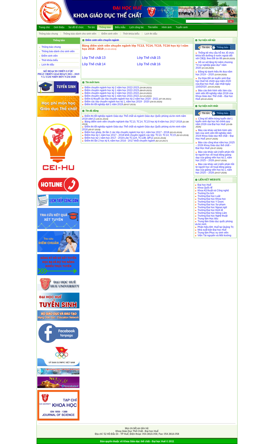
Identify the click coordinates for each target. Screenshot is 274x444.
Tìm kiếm (153, 27)
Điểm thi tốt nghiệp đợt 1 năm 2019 (104, 104)
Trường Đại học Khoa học (212, 199)
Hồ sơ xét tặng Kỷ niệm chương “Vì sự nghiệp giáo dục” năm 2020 (214, 65)
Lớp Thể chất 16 (148, 64)
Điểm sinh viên (109, 33)
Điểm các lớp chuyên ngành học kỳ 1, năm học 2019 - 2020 (117, 101)
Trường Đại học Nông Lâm (212, 213)
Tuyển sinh (182, 27)
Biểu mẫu (120, 27)
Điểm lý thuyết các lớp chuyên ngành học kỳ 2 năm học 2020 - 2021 (121, 98)
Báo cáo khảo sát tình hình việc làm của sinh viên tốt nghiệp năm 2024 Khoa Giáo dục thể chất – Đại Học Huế (215, 134)
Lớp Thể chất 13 (94, 57)
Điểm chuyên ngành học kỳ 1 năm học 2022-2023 (112, 90)
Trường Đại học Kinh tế (210, 210)
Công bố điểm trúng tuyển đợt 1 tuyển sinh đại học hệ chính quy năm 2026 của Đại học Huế (214, 121)
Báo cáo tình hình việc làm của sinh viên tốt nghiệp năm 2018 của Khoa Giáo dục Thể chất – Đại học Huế (214, 94)
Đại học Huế (204, 184)
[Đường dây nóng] (58, 192)
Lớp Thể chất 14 (94, 64)
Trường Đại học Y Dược (211, 201)
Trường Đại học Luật (209, 196)
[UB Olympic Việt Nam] (58, 366)
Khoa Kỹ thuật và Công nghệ (213, 190)
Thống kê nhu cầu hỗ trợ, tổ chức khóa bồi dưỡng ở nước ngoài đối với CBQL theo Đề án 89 (215, 55)
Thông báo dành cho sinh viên (79, 33)
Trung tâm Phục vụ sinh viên (213, 232)
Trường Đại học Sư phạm (211, 204)
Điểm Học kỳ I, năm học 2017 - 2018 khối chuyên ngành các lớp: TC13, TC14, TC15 (130, 135)
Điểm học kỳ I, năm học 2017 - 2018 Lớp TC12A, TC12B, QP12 (119, 137)
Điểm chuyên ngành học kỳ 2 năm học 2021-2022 (112, 93)
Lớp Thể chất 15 (148, 57)
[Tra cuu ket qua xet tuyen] (58, 229)
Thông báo (105, 27)
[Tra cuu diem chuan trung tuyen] (58, 252)
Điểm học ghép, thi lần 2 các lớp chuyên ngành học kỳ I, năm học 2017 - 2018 (127, 132)
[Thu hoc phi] (58, 117)
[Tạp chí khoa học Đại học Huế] (58, 420)
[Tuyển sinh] (58, 94)
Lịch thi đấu (151, 33)
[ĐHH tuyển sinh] (58, 308)
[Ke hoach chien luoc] (58, 79)
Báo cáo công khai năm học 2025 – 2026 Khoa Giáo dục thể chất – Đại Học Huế (215, 145)
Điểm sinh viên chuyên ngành (102, 40)
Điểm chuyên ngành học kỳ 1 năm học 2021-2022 (112, 96)
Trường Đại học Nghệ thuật (212, 215)
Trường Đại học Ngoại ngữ (212, 207)
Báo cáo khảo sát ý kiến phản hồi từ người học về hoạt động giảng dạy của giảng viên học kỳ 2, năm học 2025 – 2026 (215, 156)
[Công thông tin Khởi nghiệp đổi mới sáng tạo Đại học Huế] (58, 175)
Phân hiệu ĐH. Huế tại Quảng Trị (215, 227)
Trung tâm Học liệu (208, 218)
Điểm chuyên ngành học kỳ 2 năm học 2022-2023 (112, 87)
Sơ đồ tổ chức (76, 27)
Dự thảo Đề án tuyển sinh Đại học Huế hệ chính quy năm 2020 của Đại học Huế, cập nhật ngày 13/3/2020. (213, 82)
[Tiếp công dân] (58, 206)
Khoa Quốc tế (205, 187)
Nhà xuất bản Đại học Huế (212, 229)
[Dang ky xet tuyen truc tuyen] (58, 275)
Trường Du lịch (206, 193)
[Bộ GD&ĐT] (58, 321)
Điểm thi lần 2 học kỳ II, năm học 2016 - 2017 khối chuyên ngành (120, 140)
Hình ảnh (167, 27)
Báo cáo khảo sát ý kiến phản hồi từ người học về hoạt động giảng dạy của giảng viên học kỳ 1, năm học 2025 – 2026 (215, 168)
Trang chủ (44, 27)
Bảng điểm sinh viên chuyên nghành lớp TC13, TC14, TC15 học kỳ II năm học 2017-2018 (133, 121)
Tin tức (91, 27)
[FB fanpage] (58, 344)
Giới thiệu (59, 27)
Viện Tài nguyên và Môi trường (214, 235)
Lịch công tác (136, 27)
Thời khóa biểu (131, 33)
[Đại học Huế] (58, 290)
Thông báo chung (48, 33)
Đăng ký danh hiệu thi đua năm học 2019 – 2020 (214, 73)
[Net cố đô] (58, 388)
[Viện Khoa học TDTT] (58, 374)
